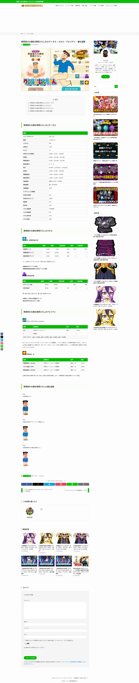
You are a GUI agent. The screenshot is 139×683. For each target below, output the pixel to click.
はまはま (30, 517)
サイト (25, 634)
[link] (41, 509)
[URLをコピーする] (83, 484)
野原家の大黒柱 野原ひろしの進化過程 (41, 111)
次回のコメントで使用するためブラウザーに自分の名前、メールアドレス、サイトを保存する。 (49, 640)
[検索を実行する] (116, 86)
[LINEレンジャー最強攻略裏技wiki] (32, 5)
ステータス (41, 476)
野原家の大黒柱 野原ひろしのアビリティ (42, 108)
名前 (25, 621)
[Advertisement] (69, 20)
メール (26, 628)
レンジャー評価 (26, 44)
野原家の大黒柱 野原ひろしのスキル (40, 105)
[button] (26, 484)
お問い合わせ (83, 678)
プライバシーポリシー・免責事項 (70, 678)
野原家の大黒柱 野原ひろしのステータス (42, 103)
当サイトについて (57, 678)
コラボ (35, 476)
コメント (27, 600)
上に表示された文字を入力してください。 (34, 647)
